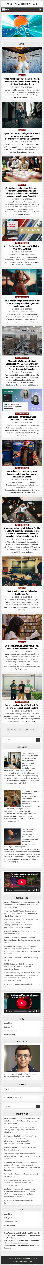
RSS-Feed (16, 87)
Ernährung (22, 185)
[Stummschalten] (34, 890)
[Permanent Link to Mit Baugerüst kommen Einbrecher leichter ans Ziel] (22, 571)
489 (21, 730)
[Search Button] (40, 9)
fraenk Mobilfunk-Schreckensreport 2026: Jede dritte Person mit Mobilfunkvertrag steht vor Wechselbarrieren (22, 81)
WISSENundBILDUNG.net (22, 4)
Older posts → (30, 730)
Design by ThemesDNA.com (22, 1261)
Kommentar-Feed (10, 1031)
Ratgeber (22, 75)
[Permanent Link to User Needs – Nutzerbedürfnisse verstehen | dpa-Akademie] (22, 400)
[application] (22, 882)
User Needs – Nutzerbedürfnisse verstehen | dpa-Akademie (22, 418)
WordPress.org (9, 1035)
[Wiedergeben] (6, 890)
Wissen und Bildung (22, 243)
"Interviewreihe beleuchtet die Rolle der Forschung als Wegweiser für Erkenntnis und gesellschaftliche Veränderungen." (30, 760)
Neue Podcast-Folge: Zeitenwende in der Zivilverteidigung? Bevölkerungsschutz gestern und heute (22, 303)
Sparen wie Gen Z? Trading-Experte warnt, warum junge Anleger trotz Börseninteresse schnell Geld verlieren (22, 136)
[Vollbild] (37, 890)
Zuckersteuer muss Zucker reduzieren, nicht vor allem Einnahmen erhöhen (22, 647)
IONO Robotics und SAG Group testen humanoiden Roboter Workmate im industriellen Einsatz (22, 474)
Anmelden (8, 1023)
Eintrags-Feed (9, 1027)
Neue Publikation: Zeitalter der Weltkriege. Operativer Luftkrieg (22, 247)
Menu (7, 9)
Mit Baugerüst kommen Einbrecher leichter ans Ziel (22, 592)
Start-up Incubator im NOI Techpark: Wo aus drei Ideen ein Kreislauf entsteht (22, 706)
